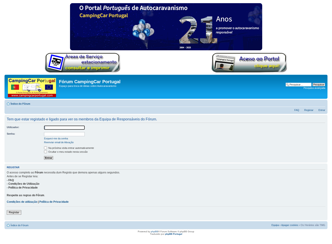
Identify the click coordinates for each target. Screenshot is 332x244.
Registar (308, 110)
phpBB (154, 231)
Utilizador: (13, 127)
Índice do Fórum (20, 103)
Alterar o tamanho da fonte (322, 103)
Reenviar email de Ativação (59, 142)
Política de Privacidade (54, 201)
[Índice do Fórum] (32, 87)
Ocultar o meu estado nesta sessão (68, 151)
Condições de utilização (22, 201)
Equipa (275, 225)
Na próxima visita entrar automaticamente (71, 148)
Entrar (321, 110)
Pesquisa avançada (314, 88)
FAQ (296, 110)
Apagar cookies (289, 225)
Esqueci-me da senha (56, 138)
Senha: (11, 133)
